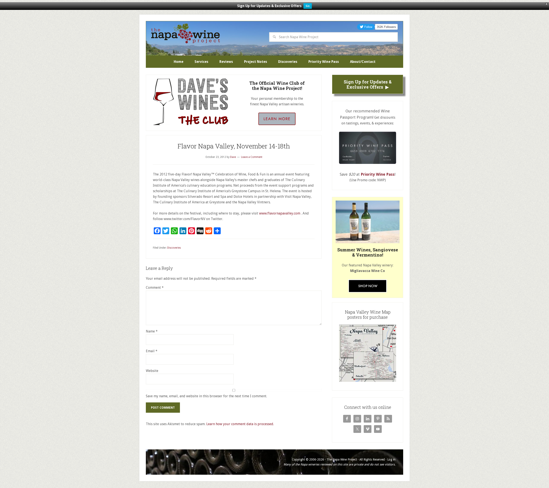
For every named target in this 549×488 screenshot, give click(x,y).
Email (151, 351)
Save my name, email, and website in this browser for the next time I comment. (206, 396)
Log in (391, 459)
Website (152, 371)
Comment (155, 288)
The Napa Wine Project (185, 33)
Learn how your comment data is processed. (240, 424)
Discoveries (174, 247)
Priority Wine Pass (378, 174)
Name (152, 331)
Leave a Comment (251, 157)
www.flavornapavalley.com (279, 213)
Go (308, 6)
